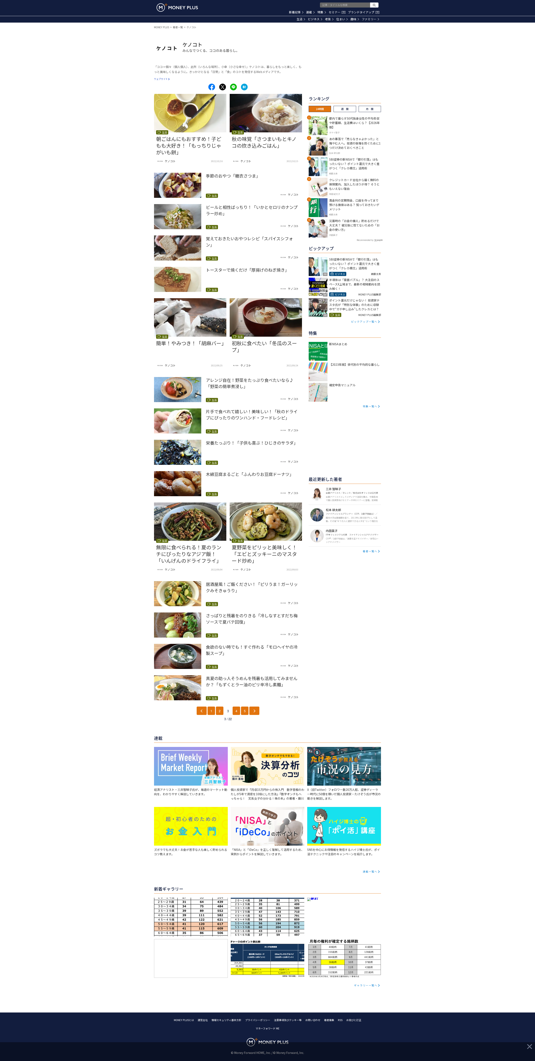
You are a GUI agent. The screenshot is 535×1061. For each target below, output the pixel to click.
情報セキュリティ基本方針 (226, 1020)
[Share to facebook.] (211, 87)
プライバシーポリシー (257, 1020)
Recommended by (365, 240)
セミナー (337, 12)
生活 (299, 19)
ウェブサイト (161, 79)
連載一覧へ (370, 871)
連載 (309, 12)
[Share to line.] (233, 87)
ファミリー (369, 19)
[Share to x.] (222, 87)
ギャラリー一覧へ (365, 985)
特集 (320, 12)
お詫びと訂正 (353, 1020)
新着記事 (295, 12)
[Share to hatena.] (244, 87)
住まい (340, 19)
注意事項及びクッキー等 (288, 1020)
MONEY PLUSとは (184, 1020)
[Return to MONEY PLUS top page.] (177, 7)
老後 (328, 19)
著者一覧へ (370, 551)
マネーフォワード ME (267, 1028)
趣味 (353, 19)
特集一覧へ (370, 406)
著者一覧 (178, 27)
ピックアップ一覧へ (364, 321)
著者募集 (329, 1020)
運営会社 (203, 1020)
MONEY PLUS (161, 27)
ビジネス (314, 19)
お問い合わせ (312, 1020)
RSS (340, 1020)
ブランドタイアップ (363, 12)
